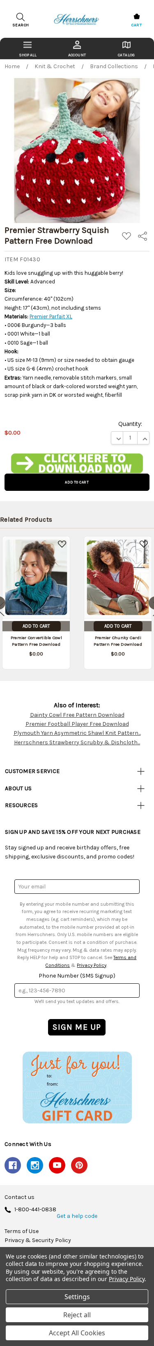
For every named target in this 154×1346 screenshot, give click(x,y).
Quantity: (130, 424)
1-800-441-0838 (35, 1210)
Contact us (19, 1197)
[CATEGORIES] (27, 48)
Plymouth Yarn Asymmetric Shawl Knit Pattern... (77, 732)
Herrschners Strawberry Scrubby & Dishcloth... (77, 742)
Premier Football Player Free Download (77, 723)
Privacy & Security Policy (38, 1240)
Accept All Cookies (77, 1332)
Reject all (77, 1314)
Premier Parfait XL (51, 316)
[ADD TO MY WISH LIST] (62, 544)
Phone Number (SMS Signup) (77, 975)
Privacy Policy (91, 965)
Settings (77, 1296)
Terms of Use (22, 1231)
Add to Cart (36, 626)
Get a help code (77, 1216)
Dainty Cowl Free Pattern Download (77, 714)
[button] (77, 463)
